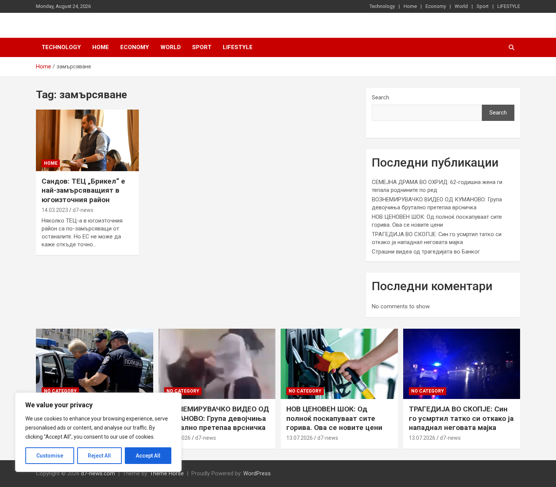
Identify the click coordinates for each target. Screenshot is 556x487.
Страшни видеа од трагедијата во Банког (426, 251)
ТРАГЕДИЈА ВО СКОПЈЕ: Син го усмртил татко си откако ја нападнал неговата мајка (461, 418)
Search (380, 97)
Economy (436, 6)
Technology (382, 6)
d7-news (83, 210)
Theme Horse (167, 473)
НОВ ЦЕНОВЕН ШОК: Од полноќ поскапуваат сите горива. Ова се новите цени (334, 418)
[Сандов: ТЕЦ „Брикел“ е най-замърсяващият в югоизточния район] (87, 140)
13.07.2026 (299, 438)
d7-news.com (98, 473)
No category (60, 391)
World (461, 6)
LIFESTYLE (508, 6)
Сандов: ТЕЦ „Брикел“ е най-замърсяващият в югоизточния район (83, 190)
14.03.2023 (55, 210)
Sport (483, 6)
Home (410, 6)
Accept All (148, 456)
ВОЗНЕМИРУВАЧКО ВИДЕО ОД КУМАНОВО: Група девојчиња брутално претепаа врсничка (216, 418)
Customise (49, 456)
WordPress (257, 473)
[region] (98, 432)
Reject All (99, 456)
